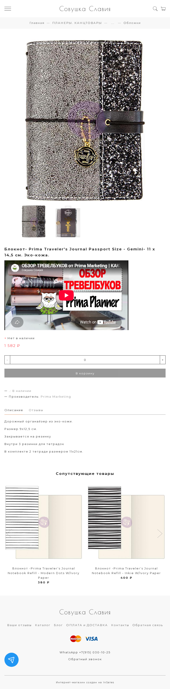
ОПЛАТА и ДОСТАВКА (87, 625)
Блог (58, 625)
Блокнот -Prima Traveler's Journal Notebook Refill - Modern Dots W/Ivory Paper (43, 573)
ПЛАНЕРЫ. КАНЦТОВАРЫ (77, 23)
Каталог (42, 625)
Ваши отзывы (19, 625)
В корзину (85, 373)
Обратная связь (147, 625)
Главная (36, 23)
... (112, 23)
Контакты (120, 625)
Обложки (132, 23)
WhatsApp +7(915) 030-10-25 (85, 652)
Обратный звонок (85, 659)
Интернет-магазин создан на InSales (85, 682)
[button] (10, 534)
